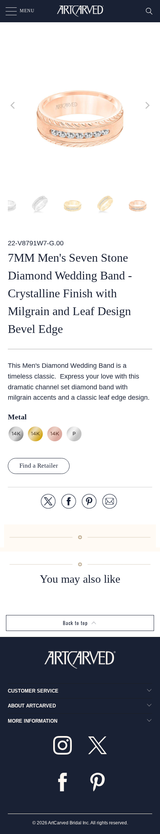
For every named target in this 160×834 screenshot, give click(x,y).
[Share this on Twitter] (48, 503)
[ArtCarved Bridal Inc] (80, 11)
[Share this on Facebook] (68, 503)
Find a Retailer (38, 465)
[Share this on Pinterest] (89, 503)
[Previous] (13, 105)
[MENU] (8, 11)
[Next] (147, 105)
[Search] (149, 11)
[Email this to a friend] (109, 503)
